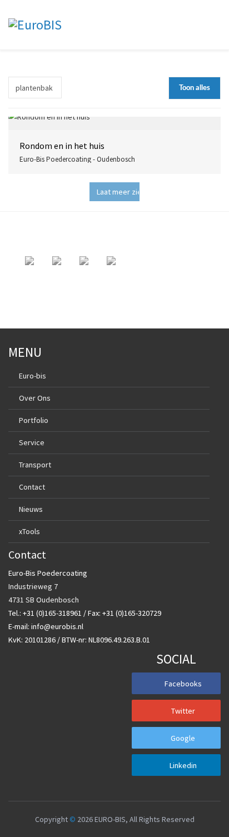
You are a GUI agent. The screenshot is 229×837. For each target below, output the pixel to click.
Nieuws (31, 509)
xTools (29, 531)
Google (183, 738)
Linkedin (183, 765)
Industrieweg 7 (33, 586)
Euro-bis (32, 376)
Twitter (183, 711)
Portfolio (33, 420)
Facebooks (183, 684)
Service (31, 442)
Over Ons (35, 398)
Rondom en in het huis (61, 145)
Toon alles (194, 88)
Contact (32, 487)
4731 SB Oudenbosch (43, 600)
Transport (35, 465)
